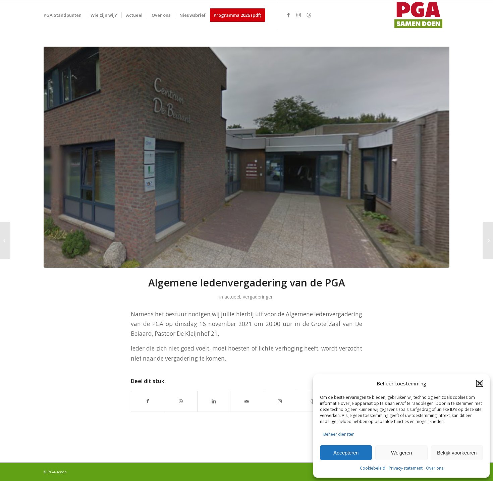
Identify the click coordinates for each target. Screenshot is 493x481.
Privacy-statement (406, 468)
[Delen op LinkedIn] (214, 401)
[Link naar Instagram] (298, 15)
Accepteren (346, 453)
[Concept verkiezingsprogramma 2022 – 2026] (5, 240)
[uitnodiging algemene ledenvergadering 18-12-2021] (488, 240)
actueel (232, 296)
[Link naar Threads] (309, 15)
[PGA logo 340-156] (417, 15)
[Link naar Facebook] (288, 15)
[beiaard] (246, 157)
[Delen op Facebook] (147, 401)
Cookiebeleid (372, 468)
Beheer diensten (338, 434)
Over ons (434, 468)
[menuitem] (62, 15)
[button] (479, 383)
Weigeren (401, 453)
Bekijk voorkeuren (457, 453)
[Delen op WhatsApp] (180, 401)
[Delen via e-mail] (246, 401)
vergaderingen (258, 296)
